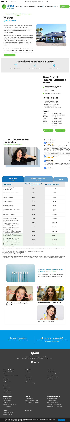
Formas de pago (7, 400)
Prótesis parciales (7, 393)
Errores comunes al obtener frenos (49, 303)
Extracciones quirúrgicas (31, 383)
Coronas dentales (7, 387)
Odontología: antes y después (54, 404)
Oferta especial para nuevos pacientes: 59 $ (36, 1)
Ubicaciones (28, 410)
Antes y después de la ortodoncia (55, 406)
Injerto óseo (28, 373)
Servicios (18, 6)
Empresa (27, 396)
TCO (26, 375)
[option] (2, 1)
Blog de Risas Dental (52, 398)
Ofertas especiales (7, 406)
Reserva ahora (9, 55)
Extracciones (6, 379)
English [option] (2, 1)
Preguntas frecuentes (52, 402)
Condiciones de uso (7, 414)
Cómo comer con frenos (45, 322)
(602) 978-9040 (10, 21)
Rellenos (5, 377)
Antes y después (51, 379)
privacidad (23, 420)
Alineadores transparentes (53, 373)
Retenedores (50, 375)
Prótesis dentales (7, 391)
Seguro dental (6, 402)
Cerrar (61, 420)
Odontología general (8, 369)
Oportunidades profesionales (32, 402)
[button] (48, 130)
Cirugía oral (28, 369)
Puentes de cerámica (8, 383)
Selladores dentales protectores (10, 375)
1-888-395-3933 (55, 341)
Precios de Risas (7, 398)
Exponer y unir (28, 377)
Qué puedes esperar (52, 400)
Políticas (5, 410)
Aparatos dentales (51, 371)
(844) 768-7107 (50, 358)
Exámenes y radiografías (9, 371)
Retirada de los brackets (53, 377)
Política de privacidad (8, 412)
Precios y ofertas (29, 6)
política (17, 420)
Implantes (5, 385)
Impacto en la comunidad (31, 400)
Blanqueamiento (7, 381)
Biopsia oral (27, 381)
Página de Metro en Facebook (53, 93)
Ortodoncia (50, 369)
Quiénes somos (49, 6)
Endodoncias (6, 389)
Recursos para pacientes (53, 396)
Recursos (39, 6)
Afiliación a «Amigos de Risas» (10, 404)
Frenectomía (28, 379)
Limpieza (5, 373)
